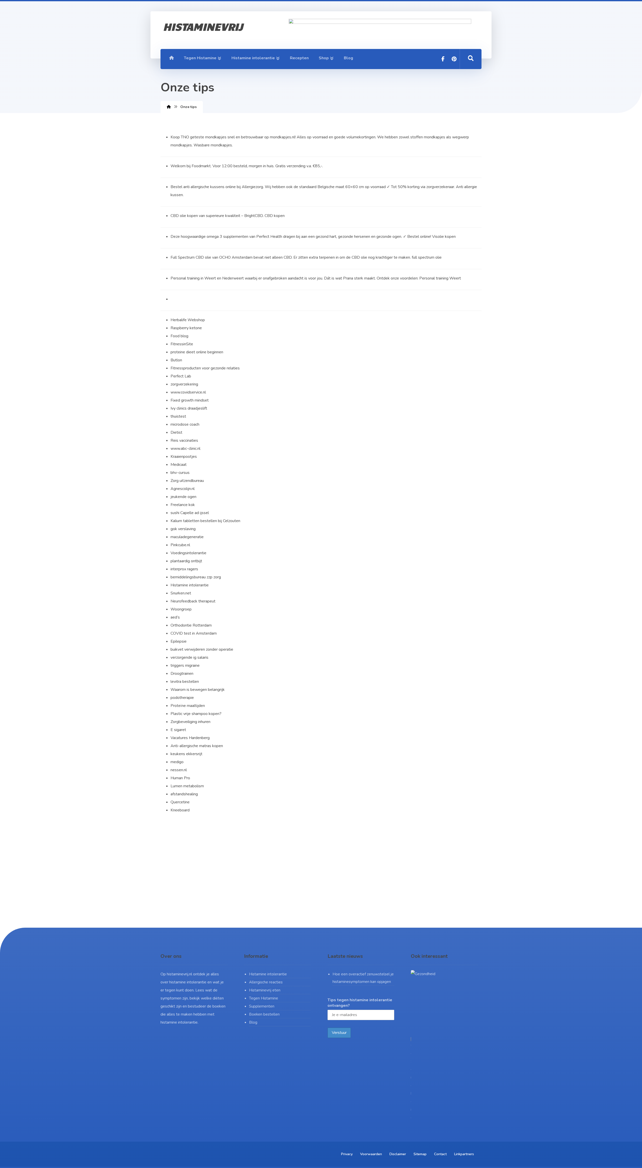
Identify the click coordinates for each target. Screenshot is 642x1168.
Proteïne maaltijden (188, 705)
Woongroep (181, 609)
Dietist (176, 432)
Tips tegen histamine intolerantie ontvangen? (360, 1002)
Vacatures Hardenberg (190, 738)
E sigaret (178, 730)
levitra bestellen (185, 681)
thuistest (178, 416)
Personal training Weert (440, 278)
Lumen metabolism (187, 786)
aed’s (175, 617)
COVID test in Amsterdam (194, 633)
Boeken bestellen (264, 1014)
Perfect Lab (181, 376)
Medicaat (179, 464)
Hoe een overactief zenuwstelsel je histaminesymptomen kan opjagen (363, 978)
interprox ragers (184, 569)
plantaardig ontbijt (186, 561)
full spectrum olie (427, 257)
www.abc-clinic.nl (185, 448)
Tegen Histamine (263, 998)
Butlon (176, 360)
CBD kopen (275, 215)
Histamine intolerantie (268, 974)
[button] (443, 59)
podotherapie (182, 697)
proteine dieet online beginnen (197, 352)
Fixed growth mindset (190, 400)
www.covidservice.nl (188, 392)
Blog (253, 1022)
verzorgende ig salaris (189, 657)
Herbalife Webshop (188, 320)
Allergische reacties (266, 982)
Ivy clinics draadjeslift (189, 408)
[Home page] (169, 106)
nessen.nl (179, 770)
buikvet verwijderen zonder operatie (202, 649)
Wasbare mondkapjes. (213, 145)
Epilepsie (179, 641)
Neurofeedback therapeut (193, 601)
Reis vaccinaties (184, 440)
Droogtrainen (182, 673)
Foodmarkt (201, 166)
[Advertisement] (321, 872)
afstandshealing (184, 794)
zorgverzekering (184, 384)
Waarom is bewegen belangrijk (198, 689)
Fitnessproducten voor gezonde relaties (205, 368)
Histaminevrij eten (264, 990)
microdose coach (185, 424)
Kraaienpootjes (184, 456)
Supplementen (261, 1006)
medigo (177, 762)
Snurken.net (181, 593)
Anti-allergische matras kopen (197, 746)
